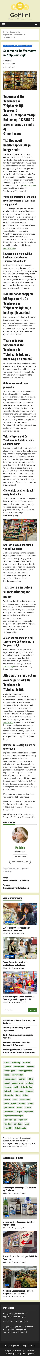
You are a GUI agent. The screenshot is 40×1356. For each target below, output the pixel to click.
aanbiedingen (9, 666)
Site (16, 1353)
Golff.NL (9, 1353)
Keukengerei (18, 1091)
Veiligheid (7, 1123)
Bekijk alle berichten (20, 862)
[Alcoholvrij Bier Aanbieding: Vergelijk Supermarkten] (20, 1208)
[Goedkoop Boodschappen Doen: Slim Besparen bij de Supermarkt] (20, 1277)
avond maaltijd (19, 1066)
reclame (28, 1107)
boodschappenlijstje (25, 1070)
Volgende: (16, 886)
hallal (16, 1087)
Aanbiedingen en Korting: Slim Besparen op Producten (19, 1189)
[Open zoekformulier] (36, 24)
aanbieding (16, 1062)
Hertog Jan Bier (26, 1087)
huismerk (7, 1091)
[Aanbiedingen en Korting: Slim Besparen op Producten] (20, 1173)
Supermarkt (8, 46)
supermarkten (9, 248)
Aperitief (7, 1066)
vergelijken (18, 1123)
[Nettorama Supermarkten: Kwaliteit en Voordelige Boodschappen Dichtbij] (20, 982)
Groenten (7, 1087)
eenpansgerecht (10, 1078)
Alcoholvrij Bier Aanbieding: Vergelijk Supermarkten (18, 1223)
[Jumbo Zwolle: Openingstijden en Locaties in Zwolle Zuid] (20, 914)
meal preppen (25, 1099)
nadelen (22, 1103)
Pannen (30, 1103)
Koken (18, 1095)
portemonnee (9, 1107)
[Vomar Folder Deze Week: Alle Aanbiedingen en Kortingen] (20, 948)
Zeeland (29, 46)
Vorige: (16, 879)
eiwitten (22, 1078)
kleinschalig (8, 1095)
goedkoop (29, 1083)
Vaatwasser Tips (10, 1119)
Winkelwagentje (20, 1128)
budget (7, 1074)
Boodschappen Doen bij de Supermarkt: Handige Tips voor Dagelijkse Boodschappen (19, 1051)
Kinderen (29, 1091)
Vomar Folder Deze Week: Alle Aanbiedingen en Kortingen (15, 963)
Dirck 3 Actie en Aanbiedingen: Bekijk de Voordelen (20, 1257)
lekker (25, 1095)
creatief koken (17, 1074)
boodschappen (29, 185)
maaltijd (7, 1099)
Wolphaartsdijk (19, 46)
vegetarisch (23, 1119)
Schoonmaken (9, 1111)
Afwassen (26, 1062)
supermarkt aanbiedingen (13, 1115)
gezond (7, 1083)
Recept (19, 1107)
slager (19, 1111)
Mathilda (8, 61)
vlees (27, 1123)
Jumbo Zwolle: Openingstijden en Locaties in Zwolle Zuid (16, 929)
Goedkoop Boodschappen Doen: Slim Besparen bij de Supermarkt (16, 1043)
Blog (7, 1182)
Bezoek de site (20, 856)
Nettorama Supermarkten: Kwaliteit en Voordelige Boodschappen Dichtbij (18, 998)
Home (7, 1345)
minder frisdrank (10, 1103)
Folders (30, 1078)
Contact (31, 1345)
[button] (3, 24)
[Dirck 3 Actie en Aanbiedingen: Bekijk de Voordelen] (20, 1242)
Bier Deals (30, 1066)
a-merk (7, 1062)
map (19, 1353)
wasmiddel (8, 1128)
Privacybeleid (28, 1353)
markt (15, 1099)
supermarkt (8, 722)
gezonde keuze (17, 1083)
